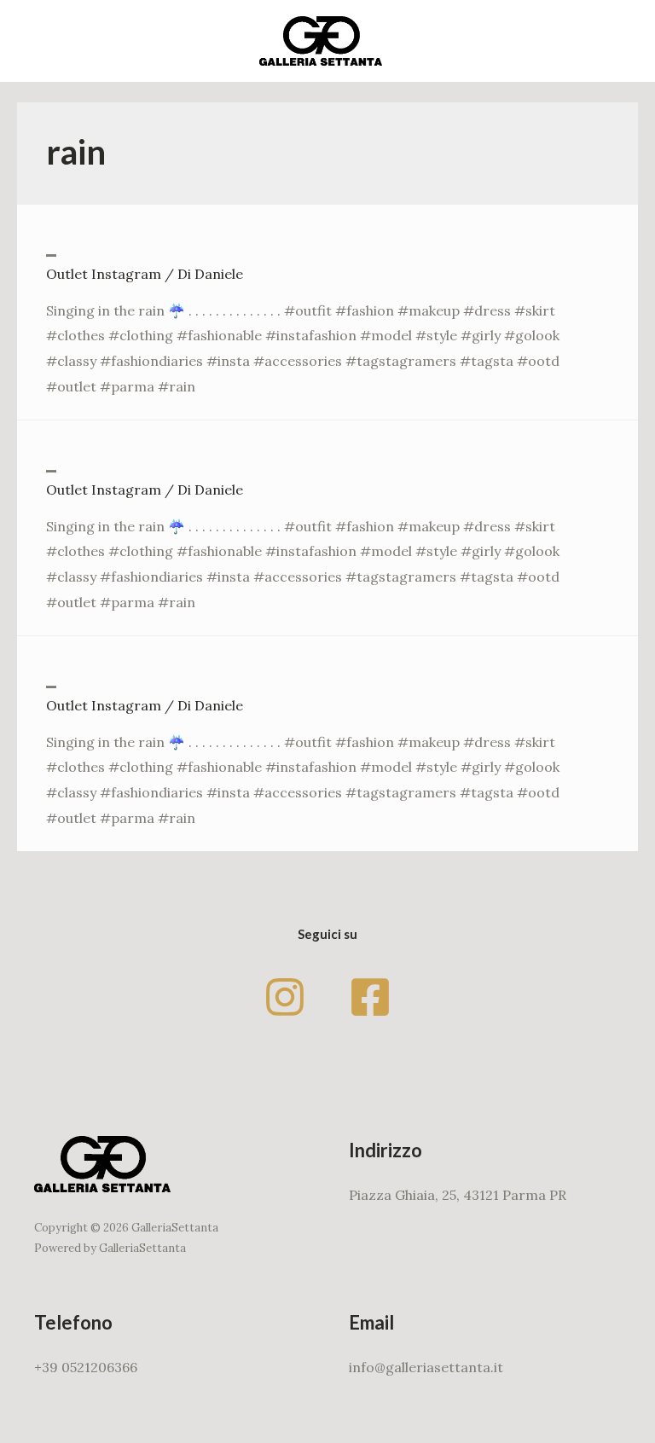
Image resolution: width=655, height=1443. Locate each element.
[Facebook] (370, 997)
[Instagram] (285, 997)
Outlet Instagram (103, 273)
